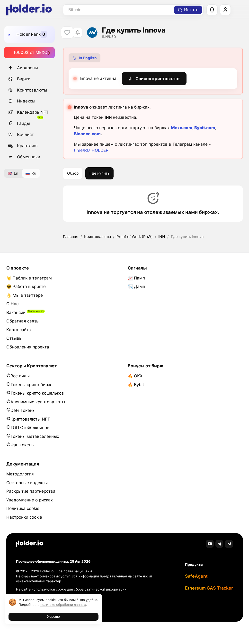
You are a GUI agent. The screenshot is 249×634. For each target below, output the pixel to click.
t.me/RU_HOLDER (91, 150)
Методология (20, 474)
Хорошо (53, 616)
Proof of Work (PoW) (134, 236)
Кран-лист (27, 145)
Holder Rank (29, 34)
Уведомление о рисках (29, 500)
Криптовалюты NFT (30, 419)
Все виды (20, 375)
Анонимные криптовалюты (37, 401)
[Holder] (29, 544)
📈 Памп (136, 278)
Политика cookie (22, 508)
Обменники (28, 156)
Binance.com (87, 133)
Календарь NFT (33, 112)
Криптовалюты (32, 90)
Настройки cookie (24, 517)
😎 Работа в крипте (26, 286)
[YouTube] (210, 544)
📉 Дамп (136, 286)
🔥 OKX (135, 375)
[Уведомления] (212, 10)
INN (161, 236)
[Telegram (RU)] (229, 544)
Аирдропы (27, 67)
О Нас (12, 303)
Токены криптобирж (30, 384)
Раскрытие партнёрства (30, 491)
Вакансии (16, 312)
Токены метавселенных (34, 436)
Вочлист (25, 134)
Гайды (23, 123)
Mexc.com (181, 127)
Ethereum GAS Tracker (209, 588)
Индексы (26, 101)
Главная (70, 236)
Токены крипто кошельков (37, 393)
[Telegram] (219, 544)
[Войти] (225, 10)
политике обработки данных (63, 605)
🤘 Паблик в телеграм (29, 278)
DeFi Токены (23, 410)
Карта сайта (18, 329)
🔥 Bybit (136, 384)
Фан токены (22, 444)
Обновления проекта (27, 347)
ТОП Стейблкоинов (29, 427)
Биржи (23, 78)
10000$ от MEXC (30, 52)
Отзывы (14, 338)
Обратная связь (22, 321)
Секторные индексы (27, 482)
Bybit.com (204, 127)
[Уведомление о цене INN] (77, 33)
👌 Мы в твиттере (24, 295)
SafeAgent (196, 576)
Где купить (99, 173)
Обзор (73, 173)
